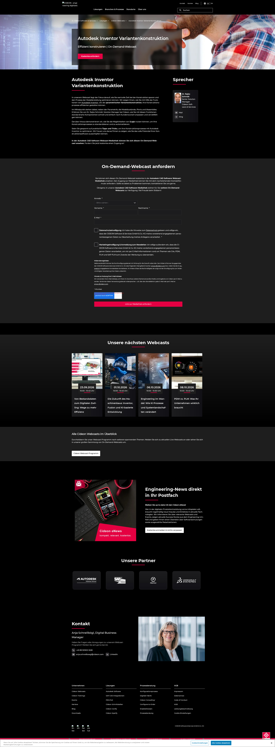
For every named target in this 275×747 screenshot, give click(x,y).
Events (74, 700)
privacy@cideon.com (158, 266)
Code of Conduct (180, 700)
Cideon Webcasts (78, 691)
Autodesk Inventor (90, 103)
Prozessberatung (146, 713)
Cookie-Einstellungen (182, 713)
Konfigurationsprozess (149, 691)
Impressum (178, 691)
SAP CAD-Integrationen (115, 696)
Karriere (75, 704)
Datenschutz (151, 230)
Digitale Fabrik (146, 696)
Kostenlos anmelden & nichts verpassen (164, 530)
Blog (73, 709)
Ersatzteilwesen (146, 709)
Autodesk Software (113, 691)
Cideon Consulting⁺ (147, 700)
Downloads (76, 713)
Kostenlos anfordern (90, 56)
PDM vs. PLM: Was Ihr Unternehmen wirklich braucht (186, 403)
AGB (176, 704)
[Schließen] (271, 743)
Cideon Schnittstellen (114, 704)
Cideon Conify (111, 709)
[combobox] (195, 10)
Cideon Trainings (78, 696)
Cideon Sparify (111, 713)
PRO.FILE (109, 700)
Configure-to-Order (147, 704)
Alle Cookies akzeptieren (221, 743)
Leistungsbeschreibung (183, 709)
